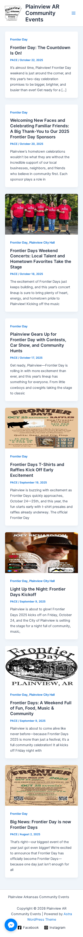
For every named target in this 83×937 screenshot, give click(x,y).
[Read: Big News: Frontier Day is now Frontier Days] (41, 785)
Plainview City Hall (42, 242)
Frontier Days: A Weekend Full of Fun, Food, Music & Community (40, 708)
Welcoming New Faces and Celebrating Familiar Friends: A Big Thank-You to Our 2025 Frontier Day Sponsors (39, 128)
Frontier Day (18, 39)
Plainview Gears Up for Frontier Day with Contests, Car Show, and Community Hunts (38, 342)
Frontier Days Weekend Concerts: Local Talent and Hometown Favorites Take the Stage (40, 258)
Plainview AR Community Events (42, 13)
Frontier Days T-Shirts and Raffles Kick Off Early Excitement (37, 470)
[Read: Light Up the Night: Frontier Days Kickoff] (41, 552)
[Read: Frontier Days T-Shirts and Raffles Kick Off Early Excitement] (41, 428)
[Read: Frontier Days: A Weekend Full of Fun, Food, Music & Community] (41, 666)
